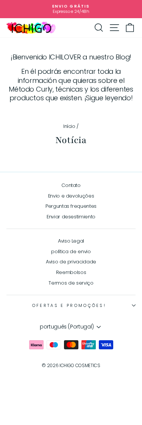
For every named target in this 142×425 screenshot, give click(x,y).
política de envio (71, 251)
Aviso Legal (71, 241)
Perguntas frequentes (71, 206)
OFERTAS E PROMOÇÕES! (69, 305)
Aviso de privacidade (71, 261)
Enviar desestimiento (71, 216)
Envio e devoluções (71, 196)
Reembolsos (71, 272)
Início (69, 126)
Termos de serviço (70, 283)
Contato (71, 185)
